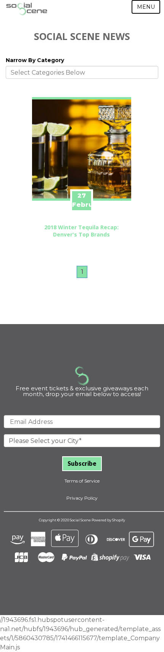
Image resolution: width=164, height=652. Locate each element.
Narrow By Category (35, 60)
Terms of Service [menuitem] (82, 481)
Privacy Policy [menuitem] (82, 498)
